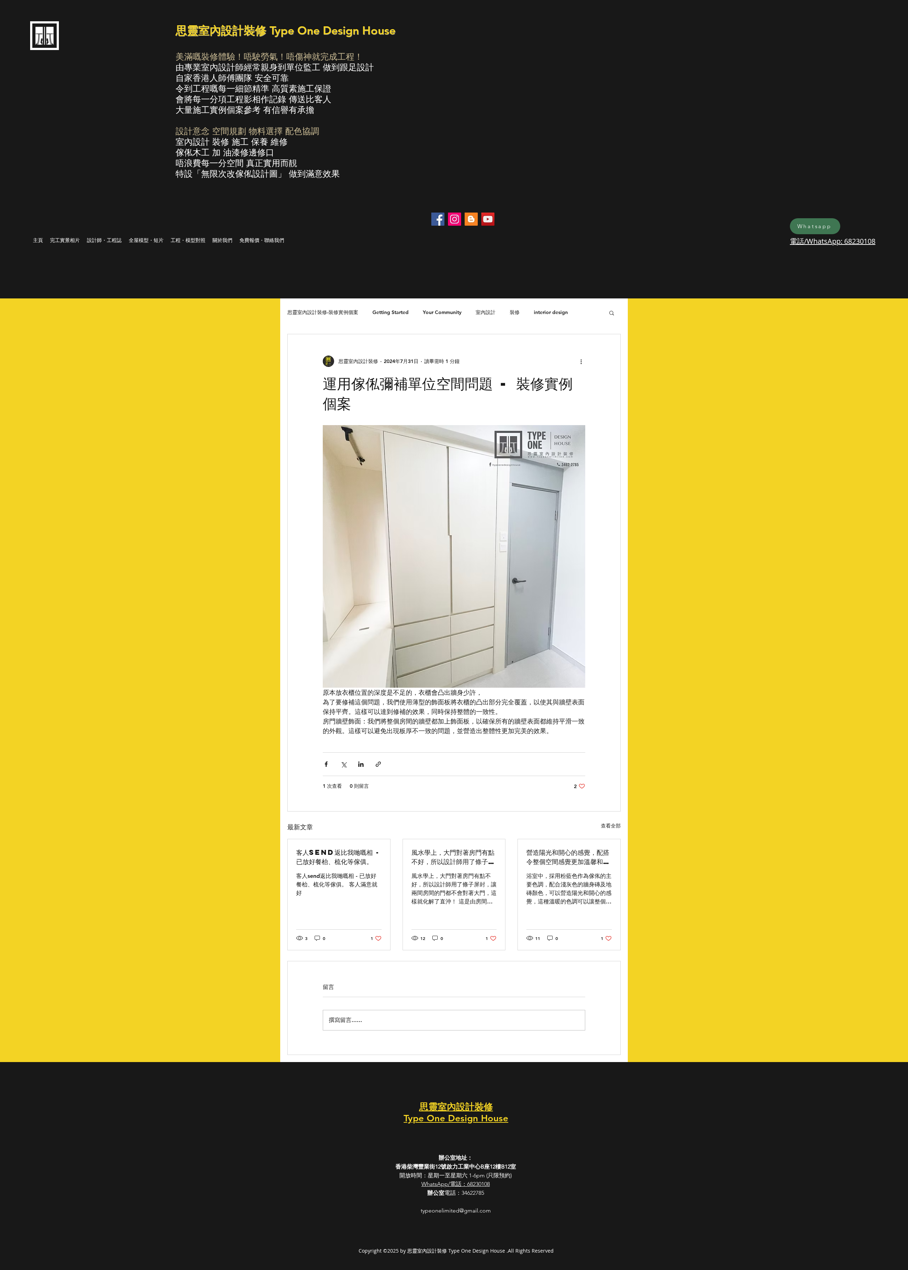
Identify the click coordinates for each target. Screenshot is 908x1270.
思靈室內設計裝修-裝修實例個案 (322, 312)
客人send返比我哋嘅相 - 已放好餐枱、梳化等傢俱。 (338, 857)
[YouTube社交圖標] (487, 219)
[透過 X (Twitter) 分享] (343, 764)
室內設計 (485, 312)
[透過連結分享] (378, 764)
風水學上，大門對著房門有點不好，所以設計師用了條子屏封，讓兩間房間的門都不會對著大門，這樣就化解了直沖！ (452, 857)
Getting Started (390, 312)
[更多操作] (581, 361)
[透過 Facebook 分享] (326, 764)
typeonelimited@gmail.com (456, 1210)
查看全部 (611, 826)
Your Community (442, 312)
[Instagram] (454, 219)
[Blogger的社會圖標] (471, 219)
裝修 (515, 312)
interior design (551, 312)
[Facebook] (437, 219)
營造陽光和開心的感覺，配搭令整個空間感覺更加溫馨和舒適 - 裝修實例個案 (567, 857)
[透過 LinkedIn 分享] (361, 764)
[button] (611, 312)
